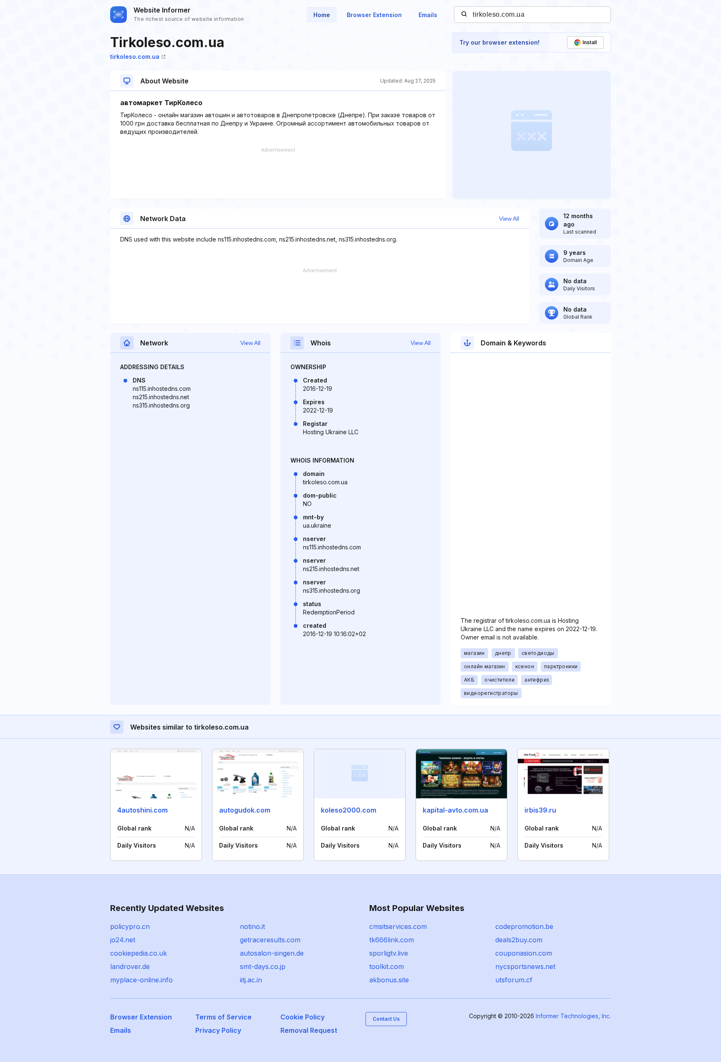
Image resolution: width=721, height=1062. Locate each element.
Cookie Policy (302, 1017)
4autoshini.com (142, 810)
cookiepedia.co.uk (138, 953)
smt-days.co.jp (262, 966)
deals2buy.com (518, 940)
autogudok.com (244, 810)
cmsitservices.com (398, 926)
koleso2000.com (348, 810)
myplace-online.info (141, 980)
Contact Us (386, 1019)
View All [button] (509, 218)
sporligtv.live (388, 953)
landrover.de (130, 966)
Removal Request (308, 1030)
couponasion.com (523, 953)
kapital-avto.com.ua (455, 810)
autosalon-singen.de (272, 953)
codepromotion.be (524, 926)
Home (321, 14)
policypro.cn (130, 926)
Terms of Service (223, 1017)
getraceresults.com (270, 940)
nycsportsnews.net (525, 966)
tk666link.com (391, 940)
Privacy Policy (218, 1030)
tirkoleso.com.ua (134, 56)
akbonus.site (389, 980)
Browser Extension (374, 14)
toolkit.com (386, 966)
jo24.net (122, 940)
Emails (427, 14)
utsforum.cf (513, 980)
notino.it (252, 926)
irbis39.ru (540, 810)
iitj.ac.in (251, 980)
